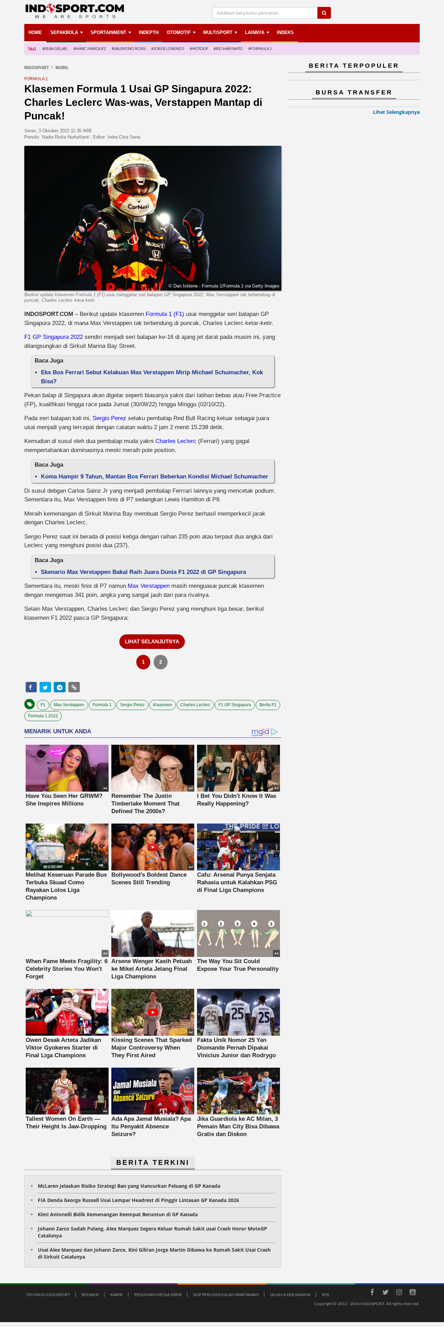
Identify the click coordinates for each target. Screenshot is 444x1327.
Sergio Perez (109, 418)
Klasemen (162, 704)
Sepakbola (64, 32)
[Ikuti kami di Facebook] (371, 1293)
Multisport (217, 32)
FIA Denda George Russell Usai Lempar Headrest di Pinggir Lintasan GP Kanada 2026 (138, 1200)
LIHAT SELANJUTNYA (152, 641)
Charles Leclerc (175, 441)
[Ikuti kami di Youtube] (412, 1293)
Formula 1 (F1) (165, 314)
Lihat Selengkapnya (396, 112)
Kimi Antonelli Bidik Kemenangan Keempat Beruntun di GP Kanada (118, 1214)
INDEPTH (149, 32)
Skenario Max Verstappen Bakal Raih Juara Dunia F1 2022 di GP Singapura (143, 572)
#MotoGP (199, 48)
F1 (43, 704)
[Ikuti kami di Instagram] (398, 1293)
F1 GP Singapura (235, 704)
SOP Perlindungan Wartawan (226, 1294)
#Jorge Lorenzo (167, 48)
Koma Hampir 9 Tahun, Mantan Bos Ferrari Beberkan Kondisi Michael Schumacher (154, 476)
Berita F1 (267, 704)
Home (35, 32)
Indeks (285, 32)
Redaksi (90, 1294)
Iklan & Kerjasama (290, 1294)
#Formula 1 (260, 48)
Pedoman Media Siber (158, 1294)
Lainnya (254, 32)
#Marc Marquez (90, 48)
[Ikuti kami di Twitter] (385, 1293)
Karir (116, 1294)
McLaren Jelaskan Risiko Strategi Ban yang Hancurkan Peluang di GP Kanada (129, 1186)
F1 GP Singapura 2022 (53, 337)
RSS (325, 1294)
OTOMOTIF (179, 32)
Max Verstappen (149, 586)
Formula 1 (102, 704)
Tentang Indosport (48, 1294)
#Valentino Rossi (129, 48)
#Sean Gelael (55, 48)
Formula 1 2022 (43, 715)
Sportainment (108, 32)
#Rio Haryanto (228, 48)
